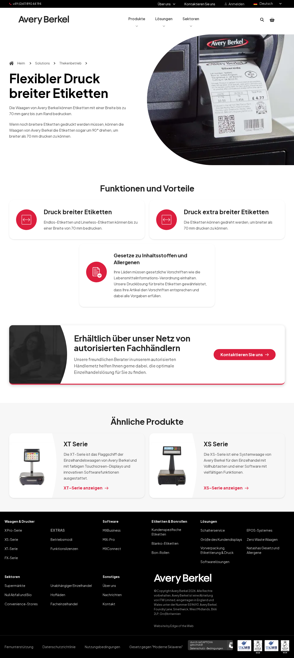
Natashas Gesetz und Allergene (263, 550)
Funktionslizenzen (64, 549)
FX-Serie (11, 558)
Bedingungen (215, 648)
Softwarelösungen (215, 562)
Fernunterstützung (19, 647)
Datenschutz (197, 648)
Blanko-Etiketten (165, 543)
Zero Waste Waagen (262, 539)
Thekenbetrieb (70, 63)
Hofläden (58, 595)
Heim (21, 63)
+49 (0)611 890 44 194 (27, 4)
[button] (137, 20)
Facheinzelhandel (64, 604)
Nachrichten (112, 595)
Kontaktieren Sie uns (241, 354)
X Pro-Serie (13, 530)
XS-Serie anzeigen (223, 487)
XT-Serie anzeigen (83, 487)
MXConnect (112, 549)
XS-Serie (11, 539)
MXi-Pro (109, 539)
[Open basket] (272, 20)
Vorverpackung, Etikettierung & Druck (217, 550)
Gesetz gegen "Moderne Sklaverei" (156, 647)
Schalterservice (213, 530)
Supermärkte (15, 585)
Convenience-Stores (21, 604)
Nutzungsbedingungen (102, 647)
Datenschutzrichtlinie (59, 647)
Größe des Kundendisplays (221, 539)
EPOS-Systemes (259, 530)
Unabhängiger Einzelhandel (71, 585)
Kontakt (109, 604)
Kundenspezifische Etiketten (166, 532)
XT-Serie (11, 549)
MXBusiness (112, 530)
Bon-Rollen (160, 552)
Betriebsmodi (61, 539)
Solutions (42, 63)
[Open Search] (262, 20)
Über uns (109, 585)
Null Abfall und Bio (18, 595)
